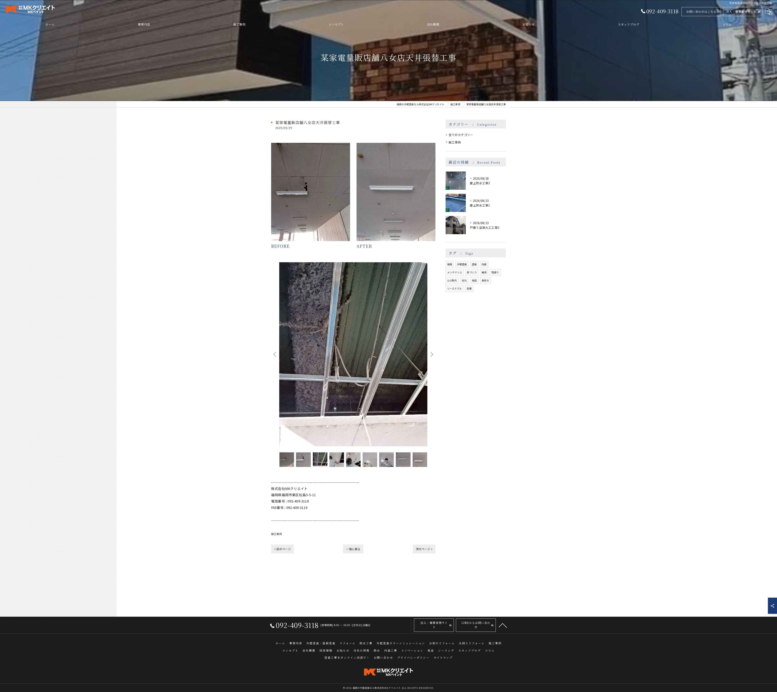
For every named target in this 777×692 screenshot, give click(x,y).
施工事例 (276, 534)
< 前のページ (282, 549)
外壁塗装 (462, 264)
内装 (484, 264)
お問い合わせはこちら (701, 11)
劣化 (464, 280)
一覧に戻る (353, 549)
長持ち (485, 280)
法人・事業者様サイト (741, 11)
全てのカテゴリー (461, 135)
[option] (353, 354)
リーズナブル (454, 288)
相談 (474, 280)
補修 (484, 272)
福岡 (449, 264)
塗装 (474, 264)
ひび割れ (452, 280)
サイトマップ (443, 657)
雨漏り (495, 272)
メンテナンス (454, 272)
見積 (469, 288)
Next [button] (431, 354)
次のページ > (424, 549)
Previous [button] (275, 354)
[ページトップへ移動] (503, 625)
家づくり (472, 272)
